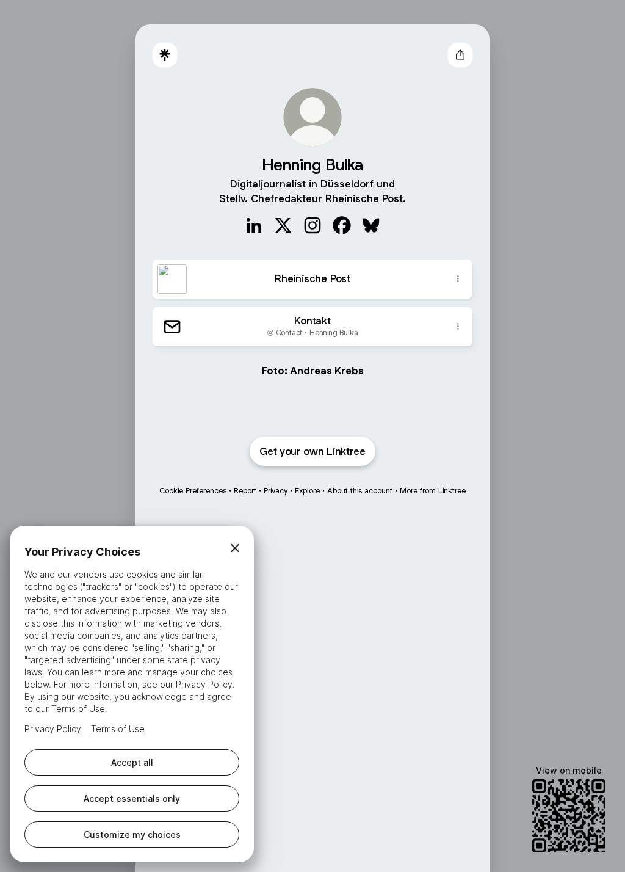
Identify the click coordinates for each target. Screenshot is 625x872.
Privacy (275, 490)
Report (245, 490)
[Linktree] (165, 55)
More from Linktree (433, 490)
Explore (307, 490)
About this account (359, 490)
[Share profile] (460, 55)
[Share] (457, 279)
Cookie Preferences (192, 490)
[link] (254, 225)
